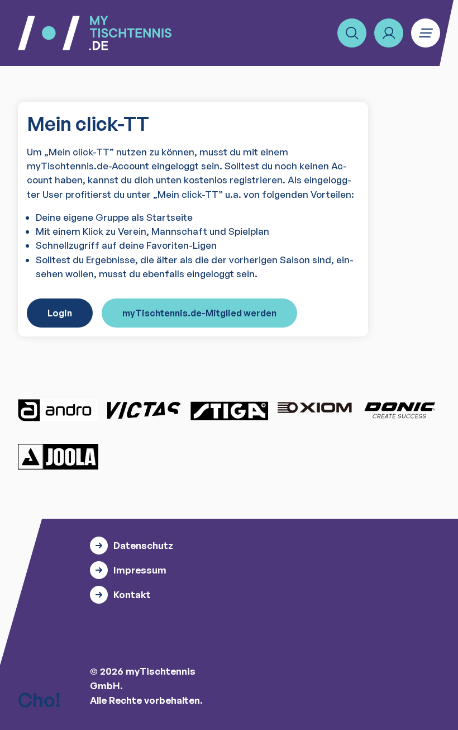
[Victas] (143, 410)
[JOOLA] (58, 456)
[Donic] (400, 410)
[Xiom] (314, 408)
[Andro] (58, 410)
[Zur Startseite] (94, 33)
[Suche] (351, 33)
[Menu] (425, 33)
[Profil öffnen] (388, 33)
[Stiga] (229, 410)
